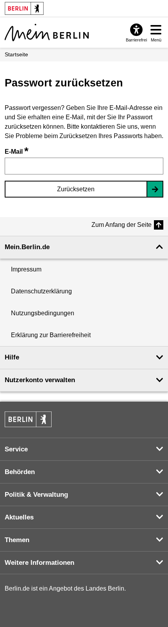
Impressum (26, 269)
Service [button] (16, 449)
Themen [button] (17, 540)
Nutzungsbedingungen (42, 313)
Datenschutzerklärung (41, 291)
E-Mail (17, 151)
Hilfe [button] (12, 357)
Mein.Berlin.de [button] (27, 247)
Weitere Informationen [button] (39, 562)
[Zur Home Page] (47, 32)
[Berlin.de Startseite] (28, 419)
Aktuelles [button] (19, 517)
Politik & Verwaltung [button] (36, 494)
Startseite (16, 54)
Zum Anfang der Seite (121, 224)
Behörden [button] (20, 472)
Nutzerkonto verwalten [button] (40, 380)
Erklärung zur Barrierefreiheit (51, 335)
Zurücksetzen (76, 189)
